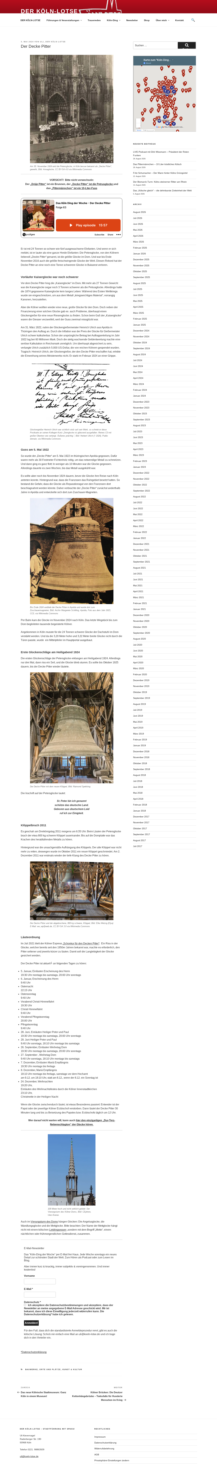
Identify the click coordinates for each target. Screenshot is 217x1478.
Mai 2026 (137, 230)
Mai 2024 (137, 372)
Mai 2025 (137, 301)
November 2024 (141, 336)
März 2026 (138, 241)
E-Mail (28, 1289)
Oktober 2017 (140, 828)
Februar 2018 (140, 804)
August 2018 (139, 775)
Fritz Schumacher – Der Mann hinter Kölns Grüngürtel (160, 173)
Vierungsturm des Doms (44, 1221)
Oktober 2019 (140, 692)
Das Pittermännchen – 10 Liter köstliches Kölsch (157, 164)
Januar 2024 (139, 396)
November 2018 (141, 757)
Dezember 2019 (141, 680)
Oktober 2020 (140, 627)
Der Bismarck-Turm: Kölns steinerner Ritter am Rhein (160, 182)
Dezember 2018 (141, 751)
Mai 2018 (137, 793)
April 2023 (138, 449)
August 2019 (139, 704)
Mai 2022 (137, 514)
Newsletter (132, 20)
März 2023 (138, 455)
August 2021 (139, 567)
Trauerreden (94, 20)
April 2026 (138, 236)
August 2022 (139, 496)
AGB (96, 1454)
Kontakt (179, 20)
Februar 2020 (140, 674)
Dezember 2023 (141, 402)
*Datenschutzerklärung (34, 1352)
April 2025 (138, 307)
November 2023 (141, 407)
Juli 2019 (137, 710)
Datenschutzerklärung (105, 1442)
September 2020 (141, 633)
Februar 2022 (140, 532)
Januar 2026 (139, 253)
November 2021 (141, 550)
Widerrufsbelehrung (104, 1448)
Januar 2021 (139, 609)
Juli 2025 (137, 289)
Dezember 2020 (141, 615)
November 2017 (141, 822)
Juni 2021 (138, 579)
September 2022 (141, 490)
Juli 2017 (137, 846)
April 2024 (138, 378)
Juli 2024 (137, 360)
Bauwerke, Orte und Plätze (43, 1369)
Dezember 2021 (141, 544)
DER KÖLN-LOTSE (30, 20)
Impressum (100, 1437)
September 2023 (141, 419)
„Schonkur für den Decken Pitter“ (81, 943)
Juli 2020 (137, 645)
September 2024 (141, 348)
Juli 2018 (137, 781)
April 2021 (138, 591)
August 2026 (139, 212)
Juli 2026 (137, 218)
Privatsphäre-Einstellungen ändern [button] (111, 1460)
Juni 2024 (138, 366)
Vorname (29, 1275)
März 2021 (138, 597)
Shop (147, 20)
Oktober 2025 (140, 271)
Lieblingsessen (57, 1229)
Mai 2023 (137, 443)
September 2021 (141, 561)
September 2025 (141, 277)
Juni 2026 (138, 224)
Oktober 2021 (140, 556)
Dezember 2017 (141, 816)
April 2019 (138, 727)
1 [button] (51, 963)
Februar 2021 (140, 603)
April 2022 (138, 520)
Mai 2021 (137, 585)
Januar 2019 (139, 745)
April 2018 (138, 799)
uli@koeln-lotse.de (29, 1456)
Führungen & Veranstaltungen (63, 20)
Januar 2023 (139, 467)
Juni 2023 (138, 437)
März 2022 (138, 526)
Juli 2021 (137, 573)
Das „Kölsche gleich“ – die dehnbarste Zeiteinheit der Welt (162, 190)
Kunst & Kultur (72, 1369)
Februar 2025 (140, 318)
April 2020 (138, 662)
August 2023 (139, 425)
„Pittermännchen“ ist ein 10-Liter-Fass (74, 188)
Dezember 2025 (141, 259)
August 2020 (139, 638)
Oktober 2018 (140, 763)
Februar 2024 (140, 390)
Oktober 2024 (140, 342)
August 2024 (139, 354)
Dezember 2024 (141, 330)
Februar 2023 (140, 461)
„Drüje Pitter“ (38, 184)
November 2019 (141, 686)
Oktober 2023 (140, 413)
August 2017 (139, 840)
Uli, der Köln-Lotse (53, 42)
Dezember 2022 (141, 473)
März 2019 (138, 733)
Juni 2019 (138, 716)
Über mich (161, 20)
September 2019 (141, 698)
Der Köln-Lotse (49, 11)
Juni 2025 (138, 295)
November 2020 (141, 621)
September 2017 (141, 834)
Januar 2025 (139, 324)
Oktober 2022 (140, 484)
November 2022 (141, 479)
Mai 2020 (137, 656)
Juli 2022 (137, 502)
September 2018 (141, 769)
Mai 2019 (137, 722)
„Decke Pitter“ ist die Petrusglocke (92, 184)
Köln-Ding (112, 20)
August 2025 (139, 283)
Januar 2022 (139, 538)
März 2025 (138, 313)
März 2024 (138, 384)
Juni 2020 (138, 650)
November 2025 (141, 265)
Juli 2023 (137, 431)
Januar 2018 (139, 810)
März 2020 (138, 668)
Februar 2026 (140, 247)
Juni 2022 (138, 508)
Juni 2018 (138, 787)
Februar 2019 (140, 739)
